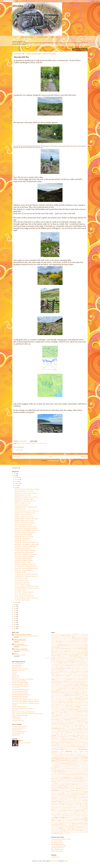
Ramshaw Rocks (79, 783)
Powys (57, 781)
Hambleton (71, 709)
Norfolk (57, 749)
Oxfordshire (73, 771)
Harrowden (56, 712)
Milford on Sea (64, 742)
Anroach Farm (68, 638)
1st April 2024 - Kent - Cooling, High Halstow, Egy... (26, 576)
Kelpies (73, 721)
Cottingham (68, 675)
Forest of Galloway (75, 694)
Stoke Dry (78, 803)
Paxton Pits (73, 773)
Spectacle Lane (76, 798)
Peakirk (83, 773)
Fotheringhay (66, 695)
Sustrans (77, 804)
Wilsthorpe (66, 829)
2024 (15, 475)
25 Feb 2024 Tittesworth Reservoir (22, 584)
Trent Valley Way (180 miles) (57, 847)
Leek (87, 726)
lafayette (64, 725)
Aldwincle (74, 637)
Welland (57, 825)
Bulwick (82, 658)
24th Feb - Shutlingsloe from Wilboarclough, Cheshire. (27, 586)
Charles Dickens (85, 667)
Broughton (79, 657)
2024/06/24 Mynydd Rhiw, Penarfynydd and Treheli (26, 507)
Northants (68, 751)
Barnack (76, 645)
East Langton (64, 686)
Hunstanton (69, 718)
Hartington (61, 712)
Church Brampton (60, 669)
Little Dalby (59, 729)
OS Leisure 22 (76, 768)
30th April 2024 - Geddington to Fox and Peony (25, 554)
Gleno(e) (86, 699)
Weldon (82, 823)
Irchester (60, 719)
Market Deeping (76, 738)
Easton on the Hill (81, 686)
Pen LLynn (57, 776)
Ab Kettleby (81, 635)
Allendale (78, 637)
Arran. (81, 640)
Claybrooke (86, 669)
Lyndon (74, 735)
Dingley (86, 681)
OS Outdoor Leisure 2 (61, 770)
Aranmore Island (54, 640)
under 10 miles (43, 443)
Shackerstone (67, 793)
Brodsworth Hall (66, 657)
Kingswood (62, 723)
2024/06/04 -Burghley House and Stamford (24, 520)
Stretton (59, 804)
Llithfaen (70, 731)
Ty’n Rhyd (71, 815)
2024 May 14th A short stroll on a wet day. (24, 536)
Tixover (84, 813)
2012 (15, 626)
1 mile (57, 634)
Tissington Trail (54, 813)
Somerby (53, 797)
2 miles (67, 634)
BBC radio (53, 648)
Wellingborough (62, 824)
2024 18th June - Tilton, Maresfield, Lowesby (25, 512)
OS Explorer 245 (79, 760)
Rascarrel (53, 784)
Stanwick (67, 801)
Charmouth (53, 668)
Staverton (79, 801)
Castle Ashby (72, 665)
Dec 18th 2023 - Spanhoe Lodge (22, 599)
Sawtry (60, 791)
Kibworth (56, 722)
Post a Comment (19, 449)
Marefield (63, 738)
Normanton (61, 749)
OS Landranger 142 (71, 755)
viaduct (64, 819)
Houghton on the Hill (58, 718)
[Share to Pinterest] (36, 441)
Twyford (63, 815)
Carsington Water (62, 665)
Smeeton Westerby (73, 795)
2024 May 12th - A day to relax (21, 540)
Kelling (70, 721)
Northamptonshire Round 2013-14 (19, 726)
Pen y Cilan (66, 776)
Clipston (64, 671)
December (17, 477)
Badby (56, 644)
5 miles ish (73, 635)
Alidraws (16, 653)
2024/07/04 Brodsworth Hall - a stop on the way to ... (26, 497)
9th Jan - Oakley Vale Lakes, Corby (23, 594)
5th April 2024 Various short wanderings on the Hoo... (27, 568)
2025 (15, 473)
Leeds (83, 726)
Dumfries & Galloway (26, 443)
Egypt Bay (77, 688)
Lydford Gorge (59, 735)
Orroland (34, 443)
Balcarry (74, 644)
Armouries (64, 640)
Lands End (86, 725)
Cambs (73, 662)
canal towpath (83, 662)
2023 (15, 604)
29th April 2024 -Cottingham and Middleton (24, 556)
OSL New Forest (69, 770)
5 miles (58, 635)
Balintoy (78, 644)
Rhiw (77, 784)
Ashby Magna (64, 641)
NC (60, 746)
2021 (15, 608)
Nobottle (53, 749)
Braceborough (81, 652)
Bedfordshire (68, 648)
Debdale (67, 679)
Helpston (53, 713)
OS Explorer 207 (63, 757)
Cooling (53, 674)
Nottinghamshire (66, 753)
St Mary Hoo (74, 800)
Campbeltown (77, 662)
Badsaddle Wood (62, 644)
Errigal (63, 689)
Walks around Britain (16, 665)
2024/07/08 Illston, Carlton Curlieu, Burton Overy (26, 493)
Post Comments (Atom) (53, 460)
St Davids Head (57, 800)
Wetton (60, 826)
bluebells (82, 651)
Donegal (53, 682)
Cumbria (73, 678)
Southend (79, 797)
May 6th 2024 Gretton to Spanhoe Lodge (24, 552)
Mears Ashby (63, 740)
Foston (61, 695)
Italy (84, 719)
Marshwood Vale (58, 739)
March (16, 602)
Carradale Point (85, 664)
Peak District (78, 773)
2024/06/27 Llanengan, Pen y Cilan (22, 503)
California (65, 662)
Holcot (82, 715)
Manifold (66, 736)
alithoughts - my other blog (20, 649)
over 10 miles (58, 771)
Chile (72, 668)
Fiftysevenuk (15, 710)
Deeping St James (82, 679)
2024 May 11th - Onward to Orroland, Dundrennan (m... (27, 542)
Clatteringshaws (77, 669)
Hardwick (57, 711)
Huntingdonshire (74, 718)
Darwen (60, 679)
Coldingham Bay (85, 672)
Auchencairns (76, 642)
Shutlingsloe (68, 794)
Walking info (54, 37)
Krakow (61, 725)
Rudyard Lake (57, 788)
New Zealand (57, 748)
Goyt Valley (55, 702)
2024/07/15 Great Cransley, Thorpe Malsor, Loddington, (27, 489)
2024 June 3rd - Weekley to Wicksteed (23, 524)
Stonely (82, 803)
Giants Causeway (54, 699)
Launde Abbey (74, 726)
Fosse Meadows (57, 695)
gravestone (59, 703)
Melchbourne (78, 740)
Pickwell (77, 777)
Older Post (84, 456)
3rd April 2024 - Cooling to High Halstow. (24, 570)
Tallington (53, 807)
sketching (86, 794)
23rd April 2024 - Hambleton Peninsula (23, 558)
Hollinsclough (54, 716)
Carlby (54, 664)
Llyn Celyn (74, 731)
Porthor (86, 780)
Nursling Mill (76, 753)
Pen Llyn (86, 774)
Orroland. (64, 755)
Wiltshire (69, 829)
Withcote (52, 830)
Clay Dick (82, 669)
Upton (52, 819)
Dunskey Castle (54, 685)
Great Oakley (82, 705)
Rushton (74, 788)
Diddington (79, 681)
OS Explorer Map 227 (73, 763)
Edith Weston (63, 688)
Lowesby (57, 733)
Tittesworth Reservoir (77, 813)
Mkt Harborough (75, 742)
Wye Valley (66, 832)
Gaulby (69, 698)
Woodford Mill (75, 830)
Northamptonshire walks (26, 37)
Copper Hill (57, 674)
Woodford (64, 830)
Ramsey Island (73, 783)
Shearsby (76, 793)
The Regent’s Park (82, 807)
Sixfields (77, 794)
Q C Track (60, 783)
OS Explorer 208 (71, 757)
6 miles (77, 635)
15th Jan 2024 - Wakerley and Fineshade (24, 592)
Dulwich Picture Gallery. (65, 684)
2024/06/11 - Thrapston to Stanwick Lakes (24, 516)
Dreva (87, 682)
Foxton (77, 695)
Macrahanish (57, 736)
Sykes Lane (82, 805)
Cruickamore (57, 678)
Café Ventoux (55, 662)
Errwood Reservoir (72, 689)
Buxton (80, 661)
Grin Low (61, 708)
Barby (52, 645)
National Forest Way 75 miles (58, 844)
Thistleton (67, 808)
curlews (77, 678)
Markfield (52, 739)
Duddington (57, 684)
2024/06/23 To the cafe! (20, 508)
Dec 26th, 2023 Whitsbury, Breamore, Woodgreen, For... (27, 598)
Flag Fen (80, 692)
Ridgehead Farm (54, 785)
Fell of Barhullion (85, 691)
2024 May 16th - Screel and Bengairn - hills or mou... (27, 530)
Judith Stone (53, 721)
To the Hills (14, 672)
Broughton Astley (85, 657)
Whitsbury (53, 827)
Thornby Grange (77, 808)
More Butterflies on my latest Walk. (21, 645)
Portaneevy (72, 780)
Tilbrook (65, 811)
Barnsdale (86, 645)
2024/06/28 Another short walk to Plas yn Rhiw (25, 501)
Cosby (87, 674)
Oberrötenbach (54, 754)
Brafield (55, 654)
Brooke (71, 657)
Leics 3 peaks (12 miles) (56, 840)
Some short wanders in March (21, 580)
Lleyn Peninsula (64, 731)
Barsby (61, 647)
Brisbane (81, 655)
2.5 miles (71, 634)
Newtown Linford (80, 748)
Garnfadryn (66, 698)
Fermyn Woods (54, 692)
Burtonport (64, 661)
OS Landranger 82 (69, 768)
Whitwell (61, 827)
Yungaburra (68, 833)
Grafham (64, 702)
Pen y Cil (62, 776)
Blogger (66, 861)
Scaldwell (67, 791)
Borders (58, 652)
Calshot (69, 662)
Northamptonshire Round (57, 751)
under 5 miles (68, 817)
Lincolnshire (79, 728)
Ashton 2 (53, 642)
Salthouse (84, 790)
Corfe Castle (74, 674)
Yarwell (86, 832)
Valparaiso (57, 819)
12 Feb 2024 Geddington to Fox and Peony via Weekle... (27, 588)
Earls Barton (71, 685)
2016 (15, 618)
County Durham (74, 675)
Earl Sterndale (66, 685)
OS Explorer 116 (79, 755)
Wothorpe (61, 832)
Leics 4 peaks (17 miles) (56, 842)
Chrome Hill (53, 669)
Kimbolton (80, 722)
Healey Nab (82, 712)
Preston (60, 781)
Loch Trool (58, 732)
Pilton (56, 778)
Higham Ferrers (58, 715)
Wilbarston (79, 827)
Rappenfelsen (85, 783)
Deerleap (54, 681)
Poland (55, 780)
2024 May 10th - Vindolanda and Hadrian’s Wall (25, 546)
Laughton (68, 726)
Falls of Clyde (67, 691)
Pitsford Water (78, 778)
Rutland (78, 788)
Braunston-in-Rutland (83, 654)
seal (60, 793)
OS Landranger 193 (55, 767)
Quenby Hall (64, 783)
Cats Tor (65, 667)
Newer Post (16, 456)
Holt (66, 716)
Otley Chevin (82, 770)
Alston (56, 638)
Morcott (83, 742)
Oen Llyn (58, 754)
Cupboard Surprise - (55, 857)
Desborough (71, 681)
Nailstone (62, 745)
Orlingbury (56, 755)
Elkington (83, 688)
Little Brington (53, 729)
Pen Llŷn (53, 776)
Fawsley (77, 691)
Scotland (86, 791)
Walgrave (63, 820)
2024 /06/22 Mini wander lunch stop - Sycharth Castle (27, 511)
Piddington (86, 777)
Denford (58, 681)
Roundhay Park (85, 787)
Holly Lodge (63, 716)
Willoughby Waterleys (55, 829)
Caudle (68, 667)
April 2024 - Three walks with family (23, 562)
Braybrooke (53, 655)
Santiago (56, 791)
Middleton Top (58, 742)
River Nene (85, 785)
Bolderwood (53, 652)
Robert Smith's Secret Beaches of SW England (22, 679)
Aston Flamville (67, 642)
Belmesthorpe (80, 648)
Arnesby (71, 640)
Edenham (58, 688)
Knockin (52, 725)
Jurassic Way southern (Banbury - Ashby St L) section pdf (25, 699)
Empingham (58, 689)
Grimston (57, 708)
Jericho (86, 719)
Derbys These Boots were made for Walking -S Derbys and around (27, 713)
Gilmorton (59, 699)
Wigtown (75, 827)
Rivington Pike (53, 787)
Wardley (82, 820)
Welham (53, 824)
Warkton (86, 820)
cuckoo (61, 678)
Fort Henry (81, 694)
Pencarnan (80, 776)
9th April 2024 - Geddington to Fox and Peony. (25, 564)
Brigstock (72, 655)
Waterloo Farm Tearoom (75, 822)
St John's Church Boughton (66, 800)
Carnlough (75, 664)
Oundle (86, 770)
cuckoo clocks (65, 678)
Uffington (78, 815)
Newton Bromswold (66, 748)
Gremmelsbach (72, 706)
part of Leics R (62, 773)
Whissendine (72, 826)
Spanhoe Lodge (63, 798)
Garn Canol (57, 698)
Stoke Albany (62, 803)
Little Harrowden (71, 729)
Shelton (80, 793)
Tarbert (59, 807)
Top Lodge (57, 814)
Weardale (53, 823)
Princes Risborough (70, 781)
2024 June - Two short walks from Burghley (24, 522)
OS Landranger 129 (69, 764)
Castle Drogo (83, 665)
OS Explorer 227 (74, 758)
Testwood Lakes (71, 807)
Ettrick (83, 689)
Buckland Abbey (61, 658)
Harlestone (66, 711)
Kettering (79, 721)
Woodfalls (60, 830)
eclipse (52, 688)
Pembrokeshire (68, 774)
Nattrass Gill (57, 746)
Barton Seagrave (74, 647)
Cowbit (79, 675)
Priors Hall (76, 781)
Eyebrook (56, 691)
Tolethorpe (53, 814)
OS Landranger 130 (78, 764)
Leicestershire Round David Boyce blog (21, 694)
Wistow (79, 829)
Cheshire (69, 668)
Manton (74, 736)
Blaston (62, 651)
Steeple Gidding (85, 801)
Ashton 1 (86, 641)
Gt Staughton (74, 708)
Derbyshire (66, 681)
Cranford (82, 675)
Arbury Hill (60, 640)
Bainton (71, 644)
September (17, 483)
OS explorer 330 (85, 761)
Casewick (67, 665)
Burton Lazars (53, 661)
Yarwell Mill (53, 833)
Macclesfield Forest (84, 735)
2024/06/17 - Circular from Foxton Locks (24, 514)
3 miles (85, 634)
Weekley (62, 823)
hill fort (64, 715)
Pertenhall (60, 777)
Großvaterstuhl (69, 708)
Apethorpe (85, 638)
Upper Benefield (75, 817)
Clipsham (61, 671)
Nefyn (62, 746)
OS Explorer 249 (70, 761)
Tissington (86, 811)
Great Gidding (76, 705)
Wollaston (56, 830)
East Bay (80, 685)
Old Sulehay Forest (84, 754)
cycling (53, 679)
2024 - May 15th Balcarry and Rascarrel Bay (25, 532)
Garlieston (53, 698)
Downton (64, 682)
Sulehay (70, 804)
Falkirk (64, 691)
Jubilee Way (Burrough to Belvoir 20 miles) (60, 839)
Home (15, 37)
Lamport (76, 725)
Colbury (59, 672)
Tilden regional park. (71, 811)
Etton (81, 689)
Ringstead (65, 785)
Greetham (67, 706)
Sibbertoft (73, 794)
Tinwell (82, 811)
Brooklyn (75, 657)
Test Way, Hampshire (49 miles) (58, 846)
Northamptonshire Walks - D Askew (20, 684)
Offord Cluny (63, 754)
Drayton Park (82, 682)
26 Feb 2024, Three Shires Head (22, 582)
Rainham (68, 783)
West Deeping (75, 824)
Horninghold (86, 716)
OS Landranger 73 (82, 767)
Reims (66, 784)
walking (67, 820)
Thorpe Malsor (70, 810)
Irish (63, 719)
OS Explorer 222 (77, 757)
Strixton (66, 804)
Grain (84, 702)
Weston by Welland (54, 826)
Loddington (70, 732)
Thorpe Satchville (77, 810)
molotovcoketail (54, 861)
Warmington (53, 822)
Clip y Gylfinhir (56, 671)
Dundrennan (81, 684)
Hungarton (64, 718)
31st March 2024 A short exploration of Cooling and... (27, 574)
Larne (64, 726)
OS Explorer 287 (78, 761)
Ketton (83, 721)
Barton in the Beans (67, 647)
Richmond (80, 784)
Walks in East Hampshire (57, 849)
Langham (60, 726)
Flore (87, 692)
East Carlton (85, 685)
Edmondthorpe (69, 688)
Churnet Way (67, 669)
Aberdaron (85, 635)
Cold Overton (79, 672)
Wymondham (71, 832)
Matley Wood (78, 739)
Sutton (80, 804)
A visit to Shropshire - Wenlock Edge (21, 650)
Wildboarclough (85, 827)
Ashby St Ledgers (71, 641)
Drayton (77, 682)
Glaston (70, 699)
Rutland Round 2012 (16, 729)
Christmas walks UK (16, 718)
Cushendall (81, 678)
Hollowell (58, 716)
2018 (15, 614)
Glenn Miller (82, 699)
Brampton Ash (60, 654)
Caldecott (61, 662)
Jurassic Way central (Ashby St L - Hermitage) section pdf (25, 703)
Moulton (58, 743)
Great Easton (69, 705)
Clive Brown (69, 671)
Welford (86, 823)
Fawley (74, 691)
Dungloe (86, 684)
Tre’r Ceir (80, 814)
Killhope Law (75, 722)
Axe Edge (53, 644)
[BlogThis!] (32, 441)
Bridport (67, 655)
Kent (76, 721)
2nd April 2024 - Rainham (20, 572)
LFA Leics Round (16, 687)
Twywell (67, 815)
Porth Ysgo (82, 780)
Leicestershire (55, 728)
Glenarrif (77, 699)
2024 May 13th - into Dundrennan (22, 538)
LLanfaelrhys (58, 731)
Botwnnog (62, 652)
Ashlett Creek (77, 641)
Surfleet (73, 804)
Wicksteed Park (70, 827)
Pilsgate (53, 778)
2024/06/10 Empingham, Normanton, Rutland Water (26, 518)
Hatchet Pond (76, 712)
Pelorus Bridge (62, 774)
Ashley (82, 641)
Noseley (61, 753)
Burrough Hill (72, 659)
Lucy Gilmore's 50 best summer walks (20, 686)
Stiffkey (52, 803)
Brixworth (86, 655)
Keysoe (52, 722)
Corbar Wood (66, 674)
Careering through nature (20, 639)
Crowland (53, 678)
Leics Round (62, 728)
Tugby (55, 815)
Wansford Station (77, 820)
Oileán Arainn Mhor (69, 754)
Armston (67, 640)
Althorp (59, 638)
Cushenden (85, 678)
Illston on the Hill (55, 719)
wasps (60, 822)
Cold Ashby (69, 672)
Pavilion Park (68, 773)
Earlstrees (76, 685)
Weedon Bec (57, 823)
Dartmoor (57, 679)
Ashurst (60, 642)
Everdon (86, 689)
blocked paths (77, 651)
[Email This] (30, 441)
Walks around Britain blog (18, 663)
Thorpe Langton (62, 810)
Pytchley (56, 783)
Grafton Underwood (78, 702)
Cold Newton (74, 672)
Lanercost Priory (54, 726)
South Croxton (58, 797)
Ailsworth (69, 637)
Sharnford (72, 793)
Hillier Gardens (69, 715)
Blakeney (59, 651)
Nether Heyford (72, 746)
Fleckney (84, 692)
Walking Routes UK (16, 667)
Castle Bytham (77, 665)
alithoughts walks (16, 735)
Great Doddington (62, 705)
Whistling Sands (78, 826)
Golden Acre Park (81, 701)
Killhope (70, 722)
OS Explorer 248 (64, 761)
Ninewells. (86, 748)
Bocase (86, 651)
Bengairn (19, 443)
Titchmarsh (59, 813)
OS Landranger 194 (65, 767)
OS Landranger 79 (61, 768)
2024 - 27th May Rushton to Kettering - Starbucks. (26, 526)
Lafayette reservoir (70, 725)
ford (63, 694)
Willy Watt (61, 829)
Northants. (76, 751)
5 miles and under (65, 635)
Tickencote (62, 811)
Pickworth (81, 777)
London (74, 732)
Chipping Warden (77, 668)
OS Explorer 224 (58, 758)
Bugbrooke (67, 658)
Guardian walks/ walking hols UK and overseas (22, 708)
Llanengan (53, 731)
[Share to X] (33, 441)
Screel (37, 443)
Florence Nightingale (55, 694)
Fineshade (75, 692)
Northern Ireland (84, 751)
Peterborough (66, 777)
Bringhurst (77, 655)
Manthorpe (70, 736)
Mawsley (86, 739)
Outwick (52, 771)
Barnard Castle (80, 645)
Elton (87, 688)
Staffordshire (54, 801)
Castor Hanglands (59, 667)
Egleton (73, 688)
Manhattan (62, 736)
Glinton (56, 701)
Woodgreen (80, 830)
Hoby (80, 715)
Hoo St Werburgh (75, 716)
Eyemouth (60, 691)
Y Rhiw (76, 832)
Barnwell (53, 647)
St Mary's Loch (80, 800)
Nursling (71, 753)
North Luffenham (68, 749)
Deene (71, 679)
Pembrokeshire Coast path (78, 774)
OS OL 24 (81, 768)
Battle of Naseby (84, 647)
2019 (15, 612)
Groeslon (64, 708)
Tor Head (62, 814)
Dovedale (60, 682)
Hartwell (65, 712)
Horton (52, 718)
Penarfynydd (75, 776)
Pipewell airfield (68, 778)
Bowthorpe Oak (74, 652)
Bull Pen (71, 658)
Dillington (83, 681)
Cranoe (86, 675)
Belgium (75, 648)
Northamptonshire (83, 749)
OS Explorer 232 (82, 758)
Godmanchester (75, 701)
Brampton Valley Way (68, 654)
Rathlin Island (57, 784)
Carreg (52, 665)
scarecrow (72, 791)
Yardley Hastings (81, 832)
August (17, 485)
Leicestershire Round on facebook (20, 691)
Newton (61, 748)
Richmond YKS (85, 784)
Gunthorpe (83, 708)
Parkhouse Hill (80, 771)
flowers (60, 694)
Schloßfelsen (81, 791)
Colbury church (63, 672)
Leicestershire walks (42, 37)
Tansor (56, 807)
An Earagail (63, 638)
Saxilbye (63, 791)
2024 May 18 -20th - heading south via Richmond (26, 528)
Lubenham (66, 733)
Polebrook (59, 780)
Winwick (76, 829)
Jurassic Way (59, 721)
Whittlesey (57, 827)
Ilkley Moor (86, 718)
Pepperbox (53, 777)
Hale (60, 709)
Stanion (64, 801)
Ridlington (61, 785)
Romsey (76, 787)
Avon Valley (86, 642)
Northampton (74, 749)
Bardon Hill (56, 645)
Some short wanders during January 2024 (24, 595)
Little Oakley (79, 729)
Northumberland (54, 753)
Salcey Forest (79, 790)
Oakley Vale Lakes (84, 753)
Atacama (72, 642)
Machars (53, 736)
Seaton (63, 793)
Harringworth (79, 711)
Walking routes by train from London (20, 668)
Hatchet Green (71, 712)
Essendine (78, 689)
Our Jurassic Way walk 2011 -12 (19, 731)
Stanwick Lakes (73, 801)
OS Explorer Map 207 (55, 763)
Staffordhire (85, 800)
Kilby (59, 722)
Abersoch (53, 637)
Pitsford (73, 778)
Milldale (69, 742)
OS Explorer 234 (63, 760)
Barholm (67, 645)
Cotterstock (58, 675)
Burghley (53, 659)
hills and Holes (75, 715)
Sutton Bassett (85, 804)
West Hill (86, 824)
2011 (15, 628)
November (17, 479)
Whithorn (86, 826)
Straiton (56, 804)
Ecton (55, 688)
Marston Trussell (65, 739)
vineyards (72, 819)
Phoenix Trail (72, 777)
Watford (81, 822)
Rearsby (62, 784)
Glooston (60, 701)
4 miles (55, 635)
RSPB (52, 788)
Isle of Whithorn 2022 (77, 719)
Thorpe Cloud (56, 810)
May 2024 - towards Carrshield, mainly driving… (25, 550)
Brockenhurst (60, 657)
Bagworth (68, 644)
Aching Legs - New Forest (18, 720)
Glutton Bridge (65, 701)
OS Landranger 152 (75, 765)
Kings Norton (57, 723)
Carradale (80, 664)
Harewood (61, 711)
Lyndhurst (70, 735)
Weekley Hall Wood (76, 823)
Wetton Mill (63, 826)
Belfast (72, 648)
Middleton (53, 742)
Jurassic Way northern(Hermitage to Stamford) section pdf (25, 701)
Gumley (79, 708)
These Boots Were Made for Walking (22, 634)
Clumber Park (82, 671)
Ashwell (63, 642)
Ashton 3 (56, 642)
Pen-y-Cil (71, 776)
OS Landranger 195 (74, 767)
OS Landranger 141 (57, 766)
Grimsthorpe (53, 708)
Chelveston (63, 668)
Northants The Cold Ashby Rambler (20, 682)
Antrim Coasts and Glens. (77, 638)
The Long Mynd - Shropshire (20, 655)
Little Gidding (65, 729)
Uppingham (85, 817)
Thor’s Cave (71, 808)
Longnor (77, 732)
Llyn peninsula (79, 731)
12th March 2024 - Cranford (21, 578)
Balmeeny (86, 644)
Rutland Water (55, 790)
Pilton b (59, 778)
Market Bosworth (69, 738)
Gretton (78, 706)
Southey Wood (84, 797)
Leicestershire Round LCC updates (20, 693)
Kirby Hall (70, 723)
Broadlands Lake (54, 657)
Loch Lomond (53, 732)
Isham (72, 719)
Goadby (70, 701)
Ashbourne (53, 641)
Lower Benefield (82, 732)
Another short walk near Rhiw (21, 505)
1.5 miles (60, 634)
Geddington (77, 698)
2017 (15, 616)
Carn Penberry (70, 664)
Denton (61, 681)
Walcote (56, 820)
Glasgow (67, 699)
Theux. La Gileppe (61, 808)
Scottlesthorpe (53, 793)
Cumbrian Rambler (16, 717)
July (16, 487)
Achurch (57, 637)
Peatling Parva (56, 774)
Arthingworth (85, 640)
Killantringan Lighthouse (64, 722)
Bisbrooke (85, 649)
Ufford (81, 815)
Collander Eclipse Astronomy (20, 640)
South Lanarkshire (65, 797)
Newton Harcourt (74, 748)
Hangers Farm (82, 709)
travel (77, 814)
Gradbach (60, 702)
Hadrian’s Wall (56, 709)
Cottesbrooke (63, 675)
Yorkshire (61, 833)
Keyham (86, 721)
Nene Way (66, 746)
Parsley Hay (56, 773)
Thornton (81, 808)
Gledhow (74, 699)
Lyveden (78, 735)
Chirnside (83, 668)
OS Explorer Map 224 (64, 763)
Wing (73, 829)
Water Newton (64, 822)
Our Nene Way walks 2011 (18, 733)
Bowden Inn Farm (67, 652)
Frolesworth (81, 696)
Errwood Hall (66, 689)
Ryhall (61, 790)
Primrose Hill (64, 781)
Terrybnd (14, 674)
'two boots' (54, 634)
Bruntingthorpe (54, 658)
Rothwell (80, 787)
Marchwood (58, 738)
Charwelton (58, 668)
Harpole (70, 711)
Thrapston (83, 810)
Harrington (74, 711)
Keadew (66, 721)
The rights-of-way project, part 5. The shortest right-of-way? (26, 635)
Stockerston (56, 803)
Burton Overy (59, 661)
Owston (63, 771)
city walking (72, 669)
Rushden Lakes (68, 788)
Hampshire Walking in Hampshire (19, 706)
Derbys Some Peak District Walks (20, 715)
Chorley (86, 668)
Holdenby (86, 715)
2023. (80, 634)
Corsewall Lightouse (81, 674)
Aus (82, 642)
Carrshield (56, 665)
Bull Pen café (77, 658)
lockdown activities (64, 732)
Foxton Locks (81, 695)
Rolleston (65, 787)
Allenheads (82, 637)
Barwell (79, 647)
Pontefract (64, 780)
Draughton (74, 682)
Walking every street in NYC (18, 670)
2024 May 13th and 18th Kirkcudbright (23, 534)
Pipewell (62, 778)
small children (65, 795)
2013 (15, 624)
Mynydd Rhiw (57, 745)
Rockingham (59, 787)
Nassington (72, 745)
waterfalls (69, 822)
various (61, 819)
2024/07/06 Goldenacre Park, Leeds (23, 495)
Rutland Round (84, 788)
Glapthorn (63, 699)
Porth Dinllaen (77, 780)
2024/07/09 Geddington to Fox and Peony (24, 491)
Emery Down (53, 689)
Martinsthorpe (72, 739)
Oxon (77, 771)
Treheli (83, 814)
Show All (47, 658)
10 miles (64, 634)
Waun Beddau (85, 822)
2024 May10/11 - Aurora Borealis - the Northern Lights (27, 544)
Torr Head (71, 814)
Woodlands (56, 832)
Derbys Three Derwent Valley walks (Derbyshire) (23, 712)
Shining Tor (56, 794)
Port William (68, 780)
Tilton (76, 811)
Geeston (82, 698)
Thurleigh (57, 811)
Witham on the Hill (84, 829)
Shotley (59, 794)
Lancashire (80, 725)
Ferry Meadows (61, 692)
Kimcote (83, 722)
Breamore (59, 655)
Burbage (86, 658)
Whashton (67, 826)
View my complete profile (25, 742)
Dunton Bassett (60, 685)
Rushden (62, 788)
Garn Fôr (61, 698)
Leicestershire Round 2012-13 (19, 728)
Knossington (57, 725)
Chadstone (73, 667)
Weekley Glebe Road (68, 823)
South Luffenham (73, 797)
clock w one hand (75, 671)
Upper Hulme (80, 817)
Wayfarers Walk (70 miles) (57, 851)
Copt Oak (61, 674)
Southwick (53, 798)
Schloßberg (76, 791)
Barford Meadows (61, 645)
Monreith (79, 742)
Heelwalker (14, 705)
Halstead (67, 709)
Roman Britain (70, 787)
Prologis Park (81, 781)
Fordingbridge (67, 694)
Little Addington (85, 728)
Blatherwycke (68, 651)
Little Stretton (85, 729)
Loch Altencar (85, 731)
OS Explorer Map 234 (82, 763)
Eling (81, 688)
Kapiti (64, 721)
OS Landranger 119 (61, 764)
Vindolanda (68, 819)
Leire (66, 728)
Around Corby (76, 640)
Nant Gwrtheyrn (67, 745)
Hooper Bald (81, 716)
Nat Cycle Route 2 (78, 745)
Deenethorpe (75, 679)
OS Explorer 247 (56, 761)
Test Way (66, 807)
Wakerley (81, 819)
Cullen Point (70, 678)
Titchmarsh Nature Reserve (67, 813)
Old (79, 754)
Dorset (56, 682)
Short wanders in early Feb (21, 590)
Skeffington (81, 794)
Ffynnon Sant (67, 692)
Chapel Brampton (78, 667)
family (71, 691)
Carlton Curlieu (59, 664)
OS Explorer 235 (72, 760)
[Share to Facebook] (35, 441)
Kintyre (66, 723)
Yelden (57, 833)
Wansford (71, 820)
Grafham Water (70, 702)
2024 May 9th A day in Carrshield (22, 548)
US (54, 819)
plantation (84, 778)
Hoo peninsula (69, 716)
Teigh (62, 807)
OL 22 (77, 754)
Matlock (83, 739)
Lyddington (53, 735)
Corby (70, 674)
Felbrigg (80, 691)
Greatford (57, 706)
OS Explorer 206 (56, 757)
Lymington (65, 735)
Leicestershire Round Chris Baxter (20, 696)
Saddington (72, 790)
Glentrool (53, 701)
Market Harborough (83, 738)
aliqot (22, 740)
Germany (86, 698)
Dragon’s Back (69, 682)
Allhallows (53, 638)
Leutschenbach (70, 728)
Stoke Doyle (73, 803)
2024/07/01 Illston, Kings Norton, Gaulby (24, 499)
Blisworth (72, 651)
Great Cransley (54, 705)
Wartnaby (57, 822)
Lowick (61, 733)
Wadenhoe (76, 819)
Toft (87, 813)
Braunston (76, 654)
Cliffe (52, 671)
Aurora (80, 642)
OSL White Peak (76, 770)
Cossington (53, 675)
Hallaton (63, 709)
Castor (54, 667)
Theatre (56, 808)
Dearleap (63, 679)
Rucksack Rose (15, 677)
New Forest (83, 746)
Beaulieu (63, 648)
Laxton (80, 726)
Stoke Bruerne (68, 803)
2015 (15, 620)
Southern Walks (15, 675)
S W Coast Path (66, 790)
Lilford (75, 728)
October (17, 481)
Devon (75, 681)
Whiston (82, 826)
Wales (59, 820)
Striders (63, 804)
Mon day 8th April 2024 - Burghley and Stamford (25, 566)
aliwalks (17, 5)
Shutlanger (64, 794)
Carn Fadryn (65, 664)
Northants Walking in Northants (19, 680)
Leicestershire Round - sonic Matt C (20, 698)
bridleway (63, 655)
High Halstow (77, 713)
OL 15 (74, 754)
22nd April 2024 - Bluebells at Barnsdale (24, 560)
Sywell (86, 805)
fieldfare (71, 692)
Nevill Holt (78, 746)
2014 (15, 622)
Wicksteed (65, 827)
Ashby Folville (59, 641)
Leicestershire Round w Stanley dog (20, 689)
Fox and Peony (72, 695)
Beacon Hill (58, 648)
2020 (15, 610)
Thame (77, 807)
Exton (52, 691)
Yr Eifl (65, 833)
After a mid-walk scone (63, 637)
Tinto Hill (79, 811)
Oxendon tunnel (68, 771)
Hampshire (76, 709)
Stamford (60, 801)
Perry (57, 777)
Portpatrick (53, 781)
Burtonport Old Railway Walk (72, 661)
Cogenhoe (55, 672)
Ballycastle (82, 644)
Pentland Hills (85, 776)
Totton (74, 814)
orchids (52, 755)
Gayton (73, 698)
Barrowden (57, 647)
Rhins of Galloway (71, 784)
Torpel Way (66, 814)
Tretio (87, 814)
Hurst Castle (81, 718)
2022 (15, 606)
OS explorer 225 (67, 758)
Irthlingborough (67, 719)
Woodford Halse (70, 830)
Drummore (53, 684)
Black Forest (54, 651)
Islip (82, 719)
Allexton (86, 637)
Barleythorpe (72, 645)
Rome (74, 787)
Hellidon (86, 712)
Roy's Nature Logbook (19, 644)
